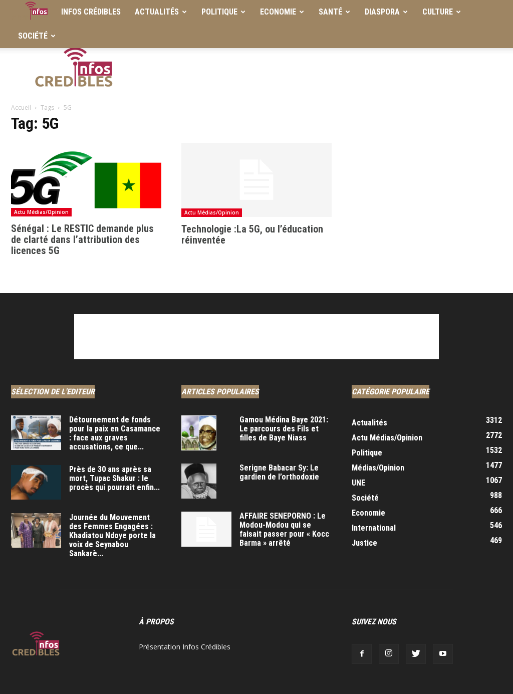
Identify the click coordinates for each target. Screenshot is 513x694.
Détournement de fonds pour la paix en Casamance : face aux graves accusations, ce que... (114, 433)
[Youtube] (443, 654)
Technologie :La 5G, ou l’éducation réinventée (252, 234)
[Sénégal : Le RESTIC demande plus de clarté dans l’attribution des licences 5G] (86, 179)
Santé (330, 12)
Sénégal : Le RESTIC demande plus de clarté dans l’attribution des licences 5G (82, 239)
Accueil (21, 107)
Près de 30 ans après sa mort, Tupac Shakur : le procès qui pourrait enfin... (114, 478)
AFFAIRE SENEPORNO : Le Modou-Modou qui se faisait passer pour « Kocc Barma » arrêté (284, 529)
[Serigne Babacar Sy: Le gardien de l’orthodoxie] (198, 481)
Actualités (157, 12)
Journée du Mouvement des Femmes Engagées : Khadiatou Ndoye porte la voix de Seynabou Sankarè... (112, 535)
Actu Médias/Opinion (41, 211)
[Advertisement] (319, 70)
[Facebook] (362, 654)
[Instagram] (389, 654)
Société (33, 36)
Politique (219, 12)
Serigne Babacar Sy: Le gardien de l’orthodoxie (279, 472)
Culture (437, 12)
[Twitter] (416, 654)
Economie (278, 12)
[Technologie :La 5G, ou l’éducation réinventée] (256, 180)
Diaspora (382, 12)
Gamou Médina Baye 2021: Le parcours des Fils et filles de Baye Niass (283, 428)
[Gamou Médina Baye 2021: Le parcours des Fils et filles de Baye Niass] (198, 432)
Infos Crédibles (91, 12)
